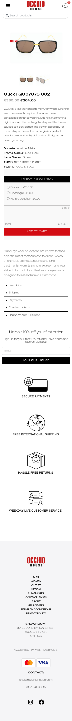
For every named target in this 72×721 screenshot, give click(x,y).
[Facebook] (41, 702)
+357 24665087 (36, 687)
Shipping (14, 293)
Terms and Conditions (36, 609)
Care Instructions (19, 308)
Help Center (36, 605)
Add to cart (37, 232)
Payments (15, 300)
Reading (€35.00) (22, 193)
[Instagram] (30, 702)
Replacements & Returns (24, 315)
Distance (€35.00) (22, 187)
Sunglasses (36, 593)
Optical (36, 589)
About (36, 601)
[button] (7, 5)
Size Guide (15, 285)
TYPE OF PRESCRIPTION (37, 179)
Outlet (36, 585)
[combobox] (35, 16)
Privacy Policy (36, 613)
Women (36, 581)
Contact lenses (36, 597)
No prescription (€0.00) (26, 199)
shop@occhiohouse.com (36, 680)
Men (36, 577)
